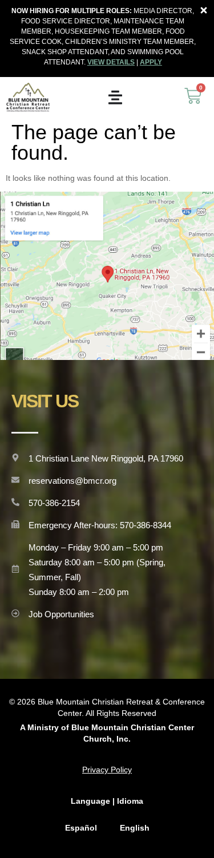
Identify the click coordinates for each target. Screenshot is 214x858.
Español (81, 827)
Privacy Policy (107, 769)
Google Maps (107, 276)
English (135, 827)
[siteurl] (28, 97)
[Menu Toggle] (115, 97)
